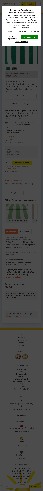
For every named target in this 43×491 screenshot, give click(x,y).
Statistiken (22, 31)
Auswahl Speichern (12, 37)
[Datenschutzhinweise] (21, 28)
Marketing (35, 31)
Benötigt (11, 31)
